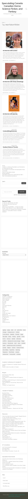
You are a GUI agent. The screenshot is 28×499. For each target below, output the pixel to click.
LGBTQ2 (5, 341)
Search (3, 181)
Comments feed (6, 483)
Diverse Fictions (5, 376)
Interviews (6, 60)
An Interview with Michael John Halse (10, 202)
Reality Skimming (6, 431)
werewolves (5, 354)
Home (3, 22)
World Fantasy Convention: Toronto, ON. (10, 451)
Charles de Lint (11, 332)
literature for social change (14, 341)
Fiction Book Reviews (6, 305)
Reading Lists (5, 314)
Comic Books (6, 334)
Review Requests (6, 173)
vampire (17, 352)
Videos (3, 320)
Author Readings (5, 299)
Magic (22, 341)
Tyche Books (5, 407)
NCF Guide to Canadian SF (7, 429)
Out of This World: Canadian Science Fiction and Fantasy (14, 430)
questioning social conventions (14, 345)
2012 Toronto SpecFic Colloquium (9, 447)
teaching (18, 349)
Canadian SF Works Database (8, 420)
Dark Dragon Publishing (7, 395)
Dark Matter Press (6, 396)
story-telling (5, 349)
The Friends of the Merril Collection (9, 439)
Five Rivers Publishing (7, 399)
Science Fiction (20, 347)
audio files (19, 330)
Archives (4, 253)
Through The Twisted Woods (8, 385)
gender (18, 336)
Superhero (12, 349)
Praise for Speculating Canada (8, 172)
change (4, 332)
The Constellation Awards (7, 464)
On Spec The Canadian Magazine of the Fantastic (12, 404)
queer (4, 345)
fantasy (14, 336)
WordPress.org (6, 486)
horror (4, 338)
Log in (4, 477)
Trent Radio (11, 352)
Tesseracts (5, 352)
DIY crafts (4, 301)
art (15, 330)
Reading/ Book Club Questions (9, 315)
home (23, 336)
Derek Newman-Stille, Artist (8, 374)
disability (12, 334)
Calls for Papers (5, 300)
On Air (11, 126)
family (9, 336)
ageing (4, 330)
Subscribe (21, 191)
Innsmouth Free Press (6, 402)
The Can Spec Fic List (6, 438)
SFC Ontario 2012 (6, 449)
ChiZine (17, 332)
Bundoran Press (5, 393)
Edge (22, 334)
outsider (23, 343)
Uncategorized (5, 319)
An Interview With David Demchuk (9, 204)
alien (12, 330)
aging (8, 330)
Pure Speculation (5, 448)
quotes (4, 347)
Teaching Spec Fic (6, 436)
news (19, 343)
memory (5, 343)
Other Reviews (5, 310)
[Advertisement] (14, 233)
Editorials (4, 302)
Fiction (3, 304)
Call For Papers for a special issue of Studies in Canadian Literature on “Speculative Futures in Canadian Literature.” (14, 210)
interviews (18, 338)
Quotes (3, 311)
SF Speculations (5, 317)
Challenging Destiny (6, 394)
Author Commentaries (7, 297)
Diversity (17, 334)
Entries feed (5, 480)
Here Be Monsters (6, 400)
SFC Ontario (4, 435)
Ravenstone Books (6, 405)
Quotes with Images (6, 313)
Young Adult (12, 354)
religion (9, 347)
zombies (18, 354)
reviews (13, 347)
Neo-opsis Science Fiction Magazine (10, 403)
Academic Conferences (7, 296)
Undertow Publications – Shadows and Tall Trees (12, 408)
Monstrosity (10, 343)
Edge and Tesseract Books (8, 398)
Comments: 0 (13, 60)
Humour (8, 338)
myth (15, 343)
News (3, 308)
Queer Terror (5, 205)
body (24, 330)
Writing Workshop (6, 322)
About (3, 165)
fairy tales (5, 336)
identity (13, 338)
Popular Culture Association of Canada (10, 367)
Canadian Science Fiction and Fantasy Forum (11, 418)
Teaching (4, 318)
